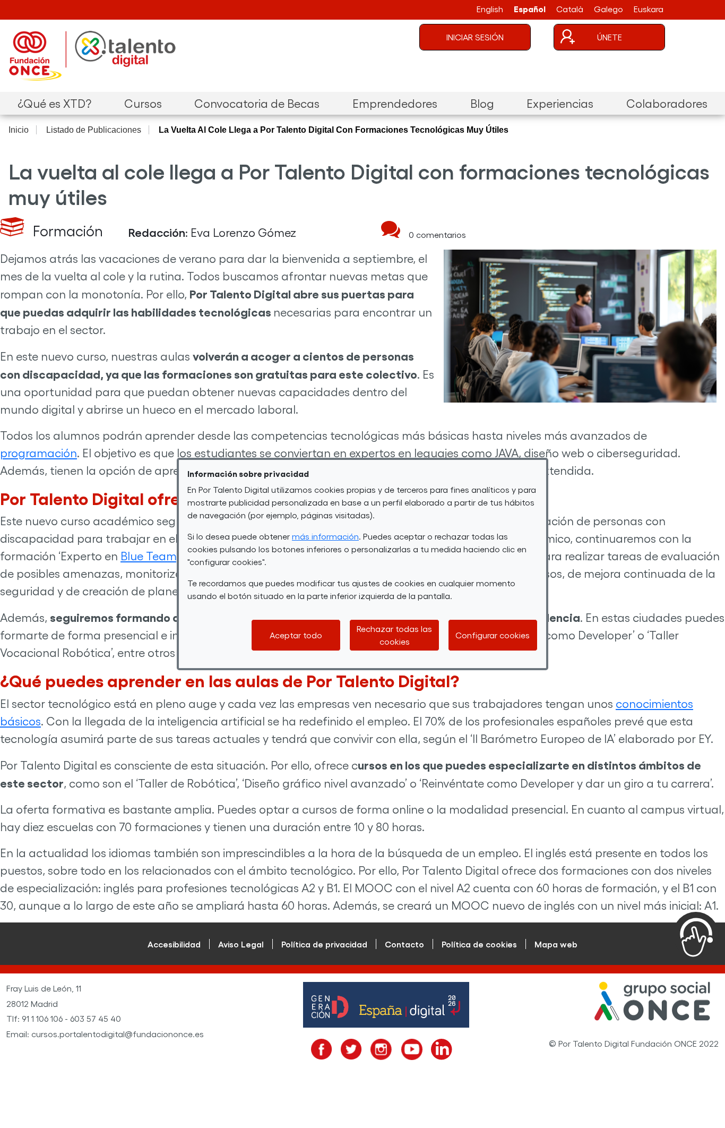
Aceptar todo (296, 635)
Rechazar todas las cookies (394, 634)
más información (325, 536)
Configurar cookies (492, 635)
